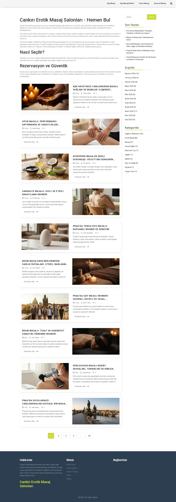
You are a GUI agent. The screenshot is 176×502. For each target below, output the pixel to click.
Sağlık (129, 155)
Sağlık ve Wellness (134, 134)
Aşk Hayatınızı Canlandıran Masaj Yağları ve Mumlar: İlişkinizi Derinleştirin (95, 88)
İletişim (69, 479)
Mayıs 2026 (130, 86)
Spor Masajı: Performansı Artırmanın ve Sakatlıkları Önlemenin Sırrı (40, 123)
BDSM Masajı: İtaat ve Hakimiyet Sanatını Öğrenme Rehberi (43, 332)
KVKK (68, 475)
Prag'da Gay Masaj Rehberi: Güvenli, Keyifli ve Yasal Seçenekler (91, 298)
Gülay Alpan (87, 93)
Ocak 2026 (130, 103)
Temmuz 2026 (132, 78)
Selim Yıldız (87, 303)
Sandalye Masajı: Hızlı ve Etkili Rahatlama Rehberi (43, 193)
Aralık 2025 (130, 107)
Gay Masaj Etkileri (127, 3)
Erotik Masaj (131, 138)
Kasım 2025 (131, 111)
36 (89, 435)
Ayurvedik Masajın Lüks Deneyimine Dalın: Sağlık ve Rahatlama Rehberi (139, 45)
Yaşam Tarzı (131, 171)
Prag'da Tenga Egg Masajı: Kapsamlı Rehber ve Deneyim (91, 227)
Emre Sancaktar (88, 233)
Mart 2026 (130, 94)
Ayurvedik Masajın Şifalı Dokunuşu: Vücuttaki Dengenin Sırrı (93, 158)
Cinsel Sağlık (131, 146)
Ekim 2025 (130, 115)
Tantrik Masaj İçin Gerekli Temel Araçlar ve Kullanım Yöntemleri (141, 58)
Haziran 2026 (131, 82)
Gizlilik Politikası (72, 472)
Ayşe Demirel (86, 372)
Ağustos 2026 (132, 73)
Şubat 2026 (130, 99)
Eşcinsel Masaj (160, 3)
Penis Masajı (144, 3)
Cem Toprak (36, 268)
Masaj (129, 142)
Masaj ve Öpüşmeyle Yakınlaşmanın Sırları (139, 38)
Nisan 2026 (130, 90)
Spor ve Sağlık (131, 163)
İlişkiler (129, 159)
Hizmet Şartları (71, 468)
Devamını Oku (80, 107)
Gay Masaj (111, 3)
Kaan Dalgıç (36, 128)
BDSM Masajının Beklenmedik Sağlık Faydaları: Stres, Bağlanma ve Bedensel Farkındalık (45, 263)
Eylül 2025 (130, 120)
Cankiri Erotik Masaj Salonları (35, 484)
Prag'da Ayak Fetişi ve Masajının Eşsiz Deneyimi (140, 52)
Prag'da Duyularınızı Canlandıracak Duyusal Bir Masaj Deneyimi (44, 402)
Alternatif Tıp (131, 150)
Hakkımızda (70, 464)
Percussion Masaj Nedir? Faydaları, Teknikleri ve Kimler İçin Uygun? (93, 367)
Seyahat (129, 167)
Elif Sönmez (87, 163)
